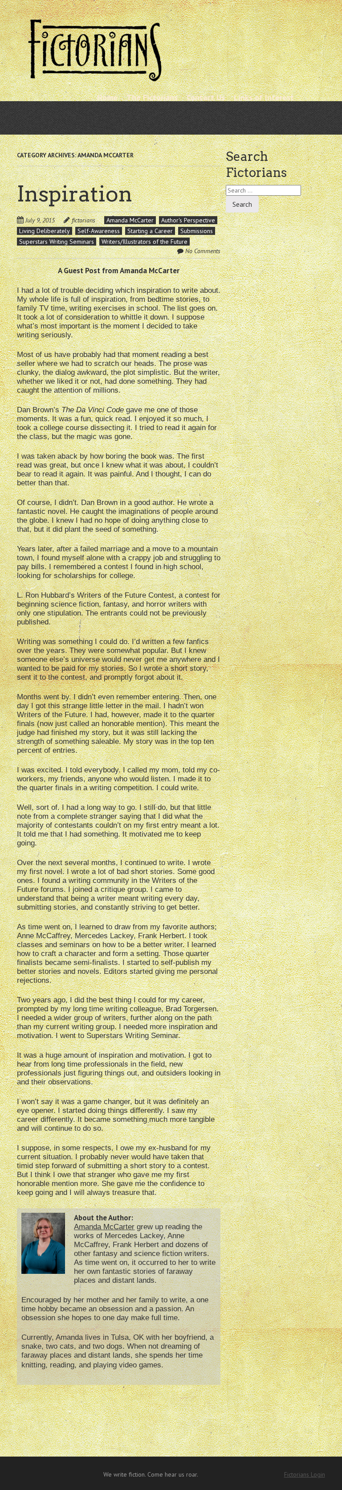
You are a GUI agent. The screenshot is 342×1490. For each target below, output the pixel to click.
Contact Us (206, 97)
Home (107, 97)
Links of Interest (264, 97)
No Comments (202, 251)
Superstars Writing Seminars (56, 242)
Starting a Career (150, 231)
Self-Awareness (98, 231)
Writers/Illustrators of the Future (144, 242)
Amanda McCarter (130, 220)
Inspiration (74, 194)
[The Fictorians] (95, 78)
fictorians (83, 220)
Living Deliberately (44, 231)
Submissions (196, 231)
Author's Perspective (188, 220)
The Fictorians (152, 97)
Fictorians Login (304, 1474)
